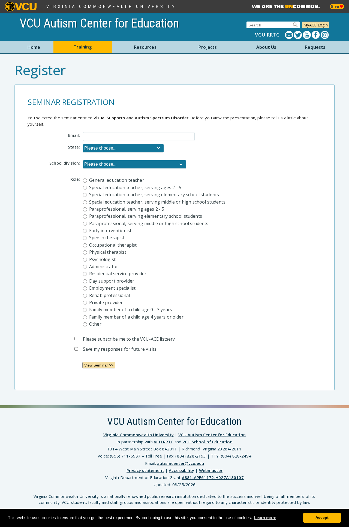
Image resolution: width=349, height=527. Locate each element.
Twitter (298, 35)
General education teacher (116, 180)
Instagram (325, 35)
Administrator (103, 266)
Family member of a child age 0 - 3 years (130, 310)
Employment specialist (112, 288)
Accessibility (181, 470)
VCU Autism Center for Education (99, 23)
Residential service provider (117, 274)
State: (74, 146)
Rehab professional (109, 295)
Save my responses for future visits (120, 349)
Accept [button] (322, 518)
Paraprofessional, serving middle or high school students (148, 223)
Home (34, 47)
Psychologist (102, 259)
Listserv (289, 35)
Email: (74, 134)
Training (83, 47)
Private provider (106, 302)
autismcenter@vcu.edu (180, 463)
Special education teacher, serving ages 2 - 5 (135, 187)
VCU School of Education (207, 441)
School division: (64, 162)
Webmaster (210, 470)
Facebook (316, 35)
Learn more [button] (265, 517)
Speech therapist (106, 238)
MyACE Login (315, 25)
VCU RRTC (267, 34)
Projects (207, 47)
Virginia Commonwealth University (111, 6)
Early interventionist (110, 231)
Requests (315, 47)
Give (335, 6)
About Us (266, 47)
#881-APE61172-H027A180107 (213, 477)
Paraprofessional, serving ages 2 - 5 (126, 209)
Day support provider (111, 281)
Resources (145, 47)
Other (95, 324)
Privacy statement (145, 470)
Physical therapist (107, 252)
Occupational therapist (113, 245)
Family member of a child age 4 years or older (136, 317)
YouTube (307, 35)
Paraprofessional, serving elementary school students (145, 216)
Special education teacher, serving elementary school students (154, 195)
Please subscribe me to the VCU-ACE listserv (129, 339)
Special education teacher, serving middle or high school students (157, 202)
